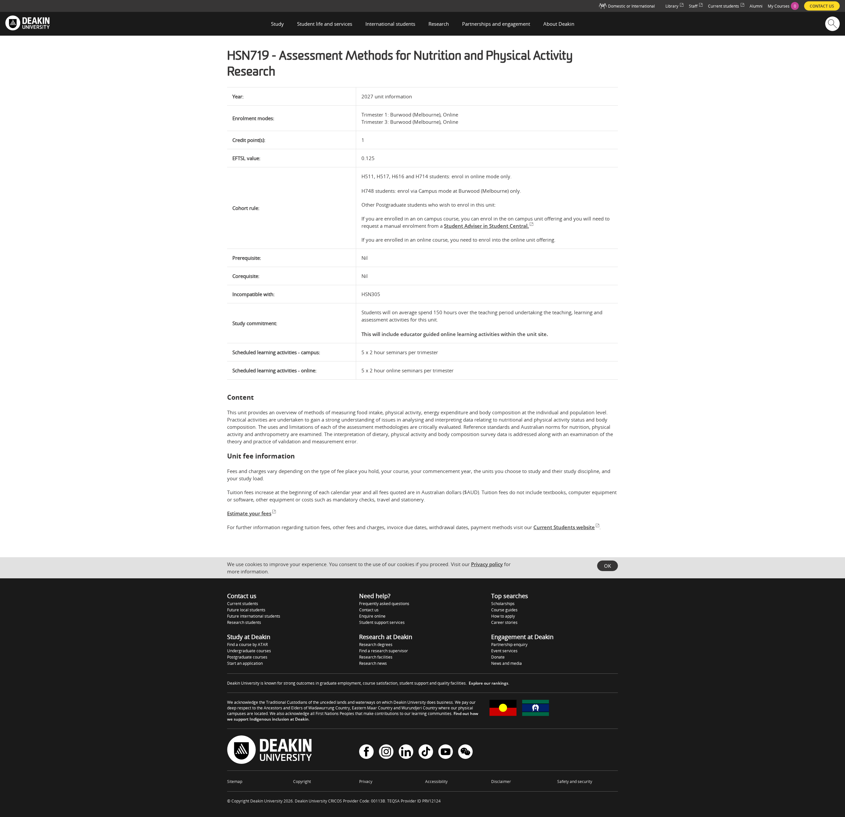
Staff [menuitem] (693, 6)
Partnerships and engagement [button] (496, 23)
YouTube (445, 752)
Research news (373, 663)
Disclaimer (501, 781)
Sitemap (234, 781)
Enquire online (372, 616)
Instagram (386, 752)
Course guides (504, 610)
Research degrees (375, 644)
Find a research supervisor (383, 651)
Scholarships (503, 603)
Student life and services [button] (324, 23)
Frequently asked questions (384, 603)
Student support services (382, 622)
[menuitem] (783, 6)
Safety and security (574, 781)
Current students (242, 603)
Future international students (253, 616)
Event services (504, 651)
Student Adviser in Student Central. (486, 225)
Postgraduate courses (247, 657)
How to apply (503, 616)
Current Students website (564, 527)
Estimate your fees (249, 513)
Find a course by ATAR (247, 644)
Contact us (369, 610)
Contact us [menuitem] (822, 6)
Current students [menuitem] (723, 6)
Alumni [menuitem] (756, 6)
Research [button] (438, 23)
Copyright (302, 781)
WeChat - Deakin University (465, 752)
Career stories (504, 622)
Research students (244, 622)
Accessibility (436, 781)
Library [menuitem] (671, 6)
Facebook (366, 752)
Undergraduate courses (249, 651)
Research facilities (375, 657)
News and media (506, 663)
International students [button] (390, 23)
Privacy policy (487, 564)
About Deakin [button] (558, 23)
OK (607, 565)
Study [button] (277, 23)
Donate (498, 657)
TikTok (426, 752)
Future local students (246, 610)
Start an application (245, 663)
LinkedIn (406, 752)
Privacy (365, 781)
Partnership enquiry (509, 644)
